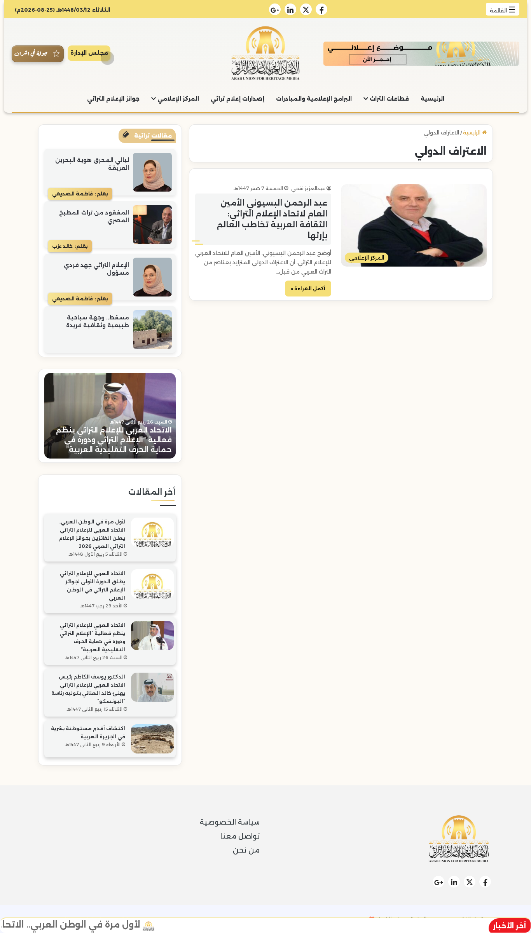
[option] (110, 416)
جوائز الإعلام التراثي (113, 98)
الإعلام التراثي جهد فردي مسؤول (96, 269)
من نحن (246, 850)
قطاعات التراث (388, 98)
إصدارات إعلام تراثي (237, 98)
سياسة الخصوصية (230, 822)
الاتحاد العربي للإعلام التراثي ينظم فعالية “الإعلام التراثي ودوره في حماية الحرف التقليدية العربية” (114, 440)
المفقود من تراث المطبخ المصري (94, 216)
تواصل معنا (240, 836)
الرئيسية (432, 98)
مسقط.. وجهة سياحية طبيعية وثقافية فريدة (97, 321)
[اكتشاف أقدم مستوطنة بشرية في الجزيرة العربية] (152, 738)
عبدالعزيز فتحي (308, 188)
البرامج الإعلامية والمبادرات (314, 98)
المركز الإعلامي (177, 98)
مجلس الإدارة (89, 52)
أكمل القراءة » (308, 288)
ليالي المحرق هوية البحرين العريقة (92, 164)
